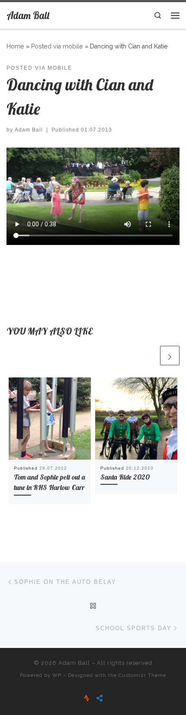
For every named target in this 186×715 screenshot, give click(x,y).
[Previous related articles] (148, 355)
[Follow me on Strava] (86, 698)
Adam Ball (29, 130)
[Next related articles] (170, 355)
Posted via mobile (57, 46)
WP (56, 675)
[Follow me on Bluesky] (99, 698)
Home (15, 46)
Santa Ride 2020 (125, 477)
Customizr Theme (142, 675)
